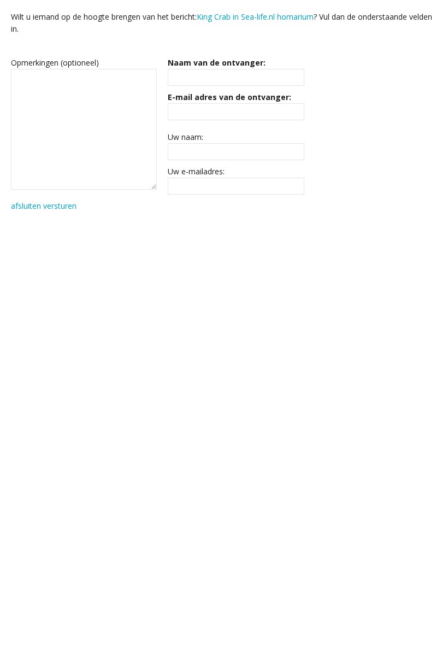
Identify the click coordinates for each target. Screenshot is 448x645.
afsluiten (26, 206)
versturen (59, 206)
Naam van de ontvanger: (217, 62)
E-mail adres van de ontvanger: (229, 97)
